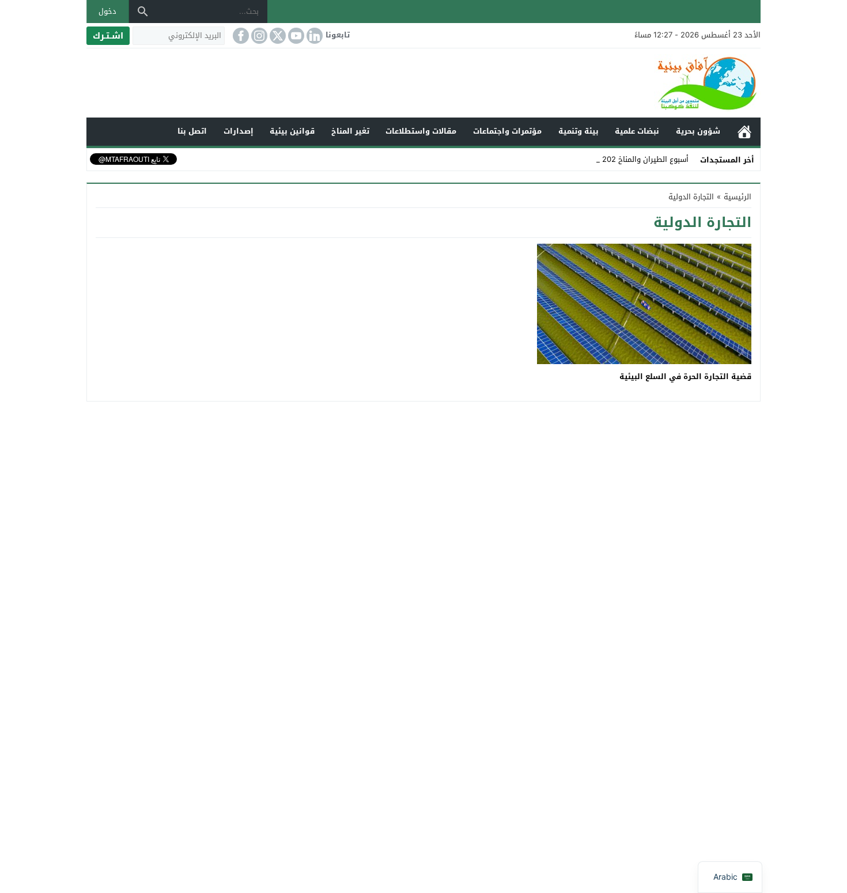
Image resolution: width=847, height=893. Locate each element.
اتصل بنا (192, 131)
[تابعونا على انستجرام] (258, 36)
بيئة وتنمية (578, 131)
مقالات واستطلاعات (420, 131)
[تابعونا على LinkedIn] (313, 36)
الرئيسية (744, 131)
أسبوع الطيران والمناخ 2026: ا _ (637, 159)
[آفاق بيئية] (423, 83)
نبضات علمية (637, 131)
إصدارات (239, 131)
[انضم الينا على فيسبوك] (239, 36)
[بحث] (143, 11)
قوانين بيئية (292, 131)
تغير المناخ (350, 131)
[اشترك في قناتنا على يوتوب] (295, 36)
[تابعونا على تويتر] (276, 36)
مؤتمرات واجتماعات (507, 131)
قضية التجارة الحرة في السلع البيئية (685, 376)
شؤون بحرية (698, 131)
